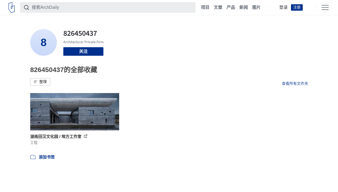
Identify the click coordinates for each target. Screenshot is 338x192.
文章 (218, 7)
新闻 (243, 7)
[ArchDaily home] (12, 7)
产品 (231, 7)
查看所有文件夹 (295, 83)
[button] (40, 82)
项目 (205, 7)
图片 (256, 7)
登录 (283, 7)
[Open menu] (325, 7)
